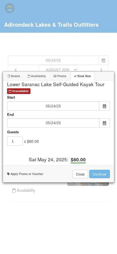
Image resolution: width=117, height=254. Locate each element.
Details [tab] (15, 76)
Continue (99, 174)
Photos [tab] (61, 76)
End (10, 114)
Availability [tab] (38, 76)
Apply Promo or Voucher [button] (26, 174)
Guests (13, 131)
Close (80, 174)
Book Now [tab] (84, 76)
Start (11, 97)
